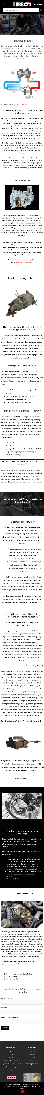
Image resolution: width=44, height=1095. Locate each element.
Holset (26, 262)
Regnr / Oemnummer (10, 1017)
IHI (32, 262)
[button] (4, 4)
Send (5, 1028)
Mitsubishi (19, 262)
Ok (22, 1092)
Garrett (24, 260)
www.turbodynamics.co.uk (20, 104)
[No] (41, 1088)
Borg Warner (31, 260)
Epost (4, 1008)
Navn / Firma (7, 998)
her (10, 485)
